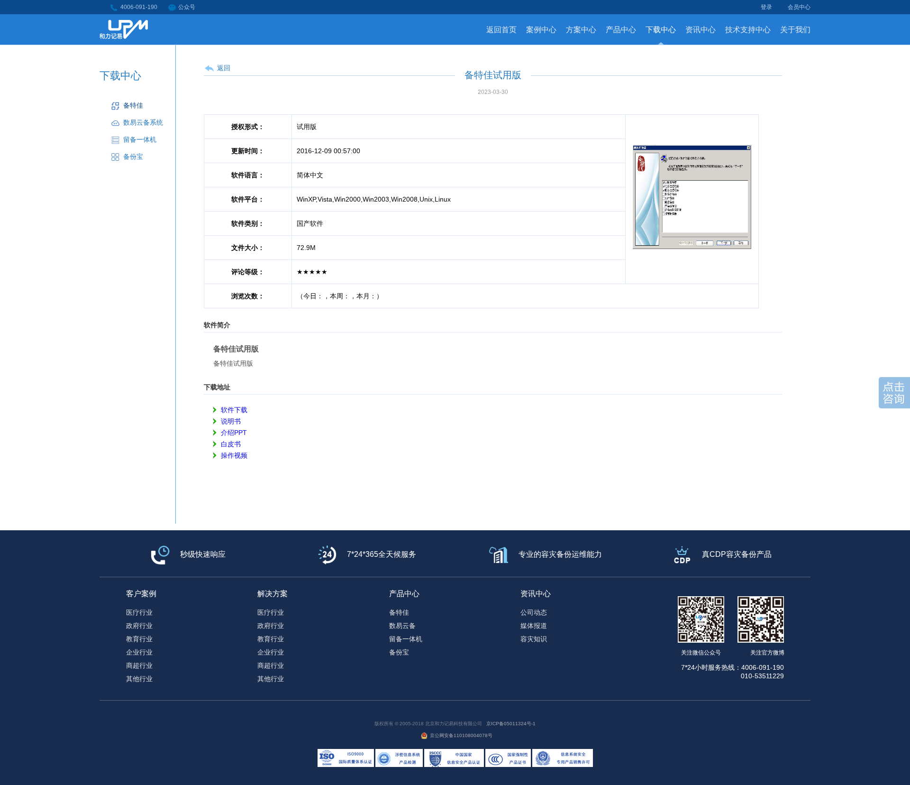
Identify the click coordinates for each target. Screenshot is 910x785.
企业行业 (139, 652)
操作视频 (234, 455)
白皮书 (231, 444)
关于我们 (795, 30)
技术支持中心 (748, 30)
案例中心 (541, 30)
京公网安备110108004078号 (461, 735)
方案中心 (581, 30)
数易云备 (402, 625)
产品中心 (621, 30)
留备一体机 (139, 139)
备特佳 (133, 105)
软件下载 (234, 410)
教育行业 (139, 639)
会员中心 (799, 7)
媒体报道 (533, 625)
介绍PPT (234, 432)
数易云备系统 (143, 122)
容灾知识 (533, 639)
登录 (766, 7)
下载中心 (661, 30)
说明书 (231, 421)
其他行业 (139, 679)
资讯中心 (700, 30)
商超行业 (139, 665)
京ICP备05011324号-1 (511, 723)
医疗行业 (139, 612)
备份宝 (133, 156)
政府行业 (139, 625)
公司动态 (533, 612)
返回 (223, 68)
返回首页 (501, 30)
